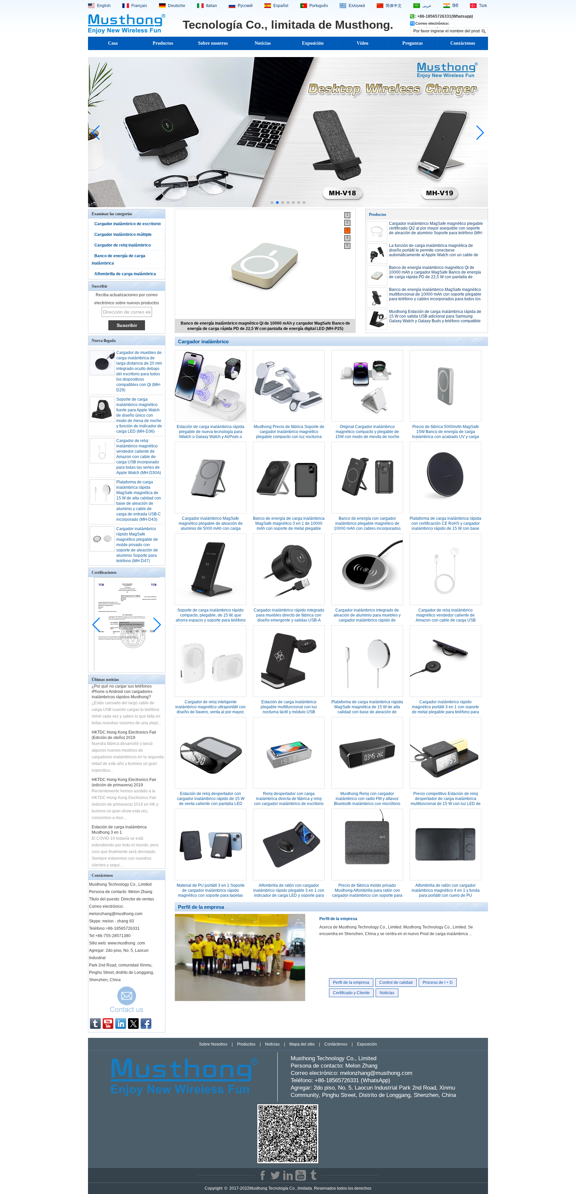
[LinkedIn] (120, 1023)
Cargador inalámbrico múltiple (123, 234)
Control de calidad (396, 982)
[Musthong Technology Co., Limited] (126, 32)
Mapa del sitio (302, 1044)
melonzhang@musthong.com (376, 1073)
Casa (113, 43)
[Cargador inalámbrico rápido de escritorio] (288, 206)
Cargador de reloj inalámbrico (122, 245)
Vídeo (362, 43)
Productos (163, 43)
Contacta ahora (126, 1001)
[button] (272, 202)
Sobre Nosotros (213, 1044)
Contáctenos (462, 43)
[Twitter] (133, 1023)
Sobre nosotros (213, 43)
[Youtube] (108, 1023)
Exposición (313, 43)
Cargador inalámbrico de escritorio (127, 224)
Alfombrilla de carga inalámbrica (125, 274)
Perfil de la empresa (338, 918)
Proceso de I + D (438, 982)
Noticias (263, 43)
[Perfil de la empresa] (240, 1000)
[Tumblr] (95, 1023)
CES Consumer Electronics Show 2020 (127, 863)
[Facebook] (146, 1023)
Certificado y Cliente (351, 992)
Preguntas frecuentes (412, 45)
